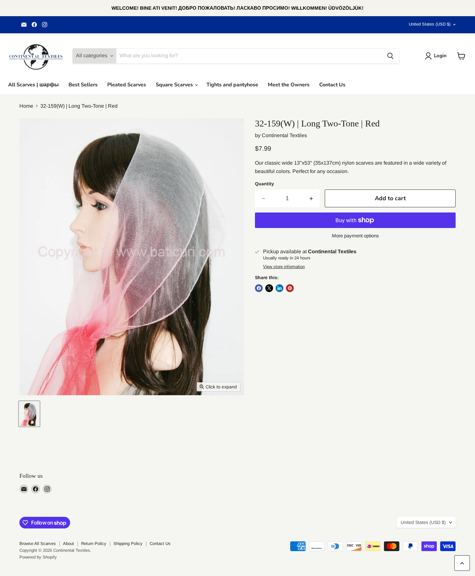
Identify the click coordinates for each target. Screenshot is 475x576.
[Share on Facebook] (259, 288)
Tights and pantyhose (232, 84)
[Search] (390, 56)
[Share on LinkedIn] (279, 288)
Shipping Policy (127, 543)
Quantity (264, 183)
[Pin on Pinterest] (290, 288)
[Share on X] (269, 288)
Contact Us (332, 84)
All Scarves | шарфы (33, 84)
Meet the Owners (289, 84)
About (68, 543)
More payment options (355, 235)
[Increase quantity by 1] (311, 198)
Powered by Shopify (38, 557)
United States (429, 24)
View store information (284, 267)
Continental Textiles (284, 135)
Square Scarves (175, 84)
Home (26, 106)
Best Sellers (83, 84)
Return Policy (93, 543)
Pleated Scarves (126, 84)
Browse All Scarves (37, 543)
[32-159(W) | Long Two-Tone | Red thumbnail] (29, 414)
